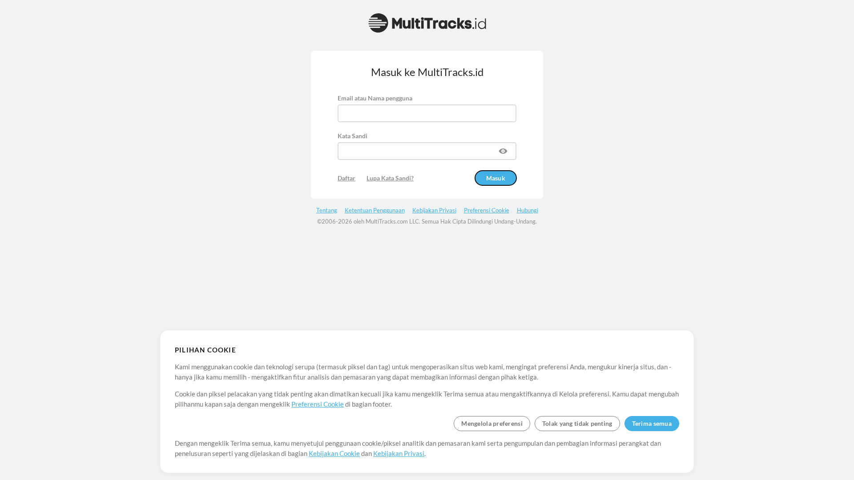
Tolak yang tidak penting (577, 423)
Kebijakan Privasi (398, 453)
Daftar (346, 178)
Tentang (326, 210)
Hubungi (527, 210)
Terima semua (652, 423)
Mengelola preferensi (492, 423)
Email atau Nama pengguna (375, 98)
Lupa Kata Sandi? (390, 178)
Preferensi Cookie (317, 404)
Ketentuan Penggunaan (375, 210)
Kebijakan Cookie (334, 453)
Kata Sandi (352, 136)
